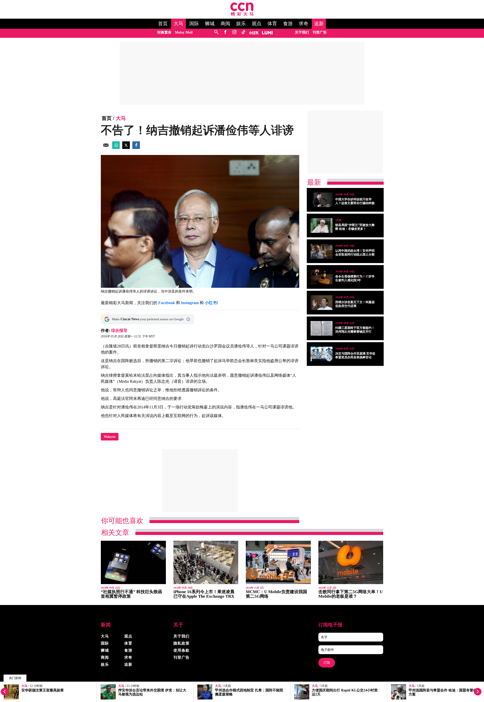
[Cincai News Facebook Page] (225, 32)
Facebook (166, 303)
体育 (272, 23)
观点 (256, 23)
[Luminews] (267, 32)
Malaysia (109, 436)
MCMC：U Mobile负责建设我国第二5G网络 (276, 594)
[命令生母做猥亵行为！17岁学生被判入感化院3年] (321, 277)
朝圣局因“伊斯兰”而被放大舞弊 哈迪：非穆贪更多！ (355, 227)
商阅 (225, 23)
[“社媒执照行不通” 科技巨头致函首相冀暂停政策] (133, 562)
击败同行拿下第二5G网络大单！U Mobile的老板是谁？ (350, 594)
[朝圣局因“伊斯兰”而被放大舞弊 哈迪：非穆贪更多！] (321, 225)
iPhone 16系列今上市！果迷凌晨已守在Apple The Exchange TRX (203, 594)
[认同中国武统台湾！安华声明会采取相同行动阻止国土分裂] (321, 251)
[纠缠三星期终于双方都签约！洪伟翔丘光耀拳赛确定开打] (321, 328)
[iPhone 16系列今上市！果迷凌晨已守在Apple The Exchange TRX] (205, 562)
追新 (319, 23)
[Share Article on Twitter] (126, 147)
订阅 (326, 662)
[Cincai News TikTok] (243, 32)
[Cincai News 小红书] (254, 32)
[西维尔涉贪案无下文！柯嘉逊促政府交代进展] (321, 302)
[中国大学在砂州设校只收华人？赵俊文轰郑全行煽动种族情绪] (321, 200)
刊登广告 (320, 32)
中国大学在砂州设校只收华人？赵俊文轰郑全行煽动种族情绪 (355, 203)
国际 (194, 23)
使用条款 (181, 650)
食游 (288, 23)
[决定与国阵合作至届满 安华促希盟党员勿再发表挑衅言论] (321, 354)
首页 (163, 23)
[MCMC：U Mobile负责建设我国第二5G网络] (278, 562)
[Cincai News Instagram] (234, 32)
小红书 (211, 303)
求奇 (303, 23)
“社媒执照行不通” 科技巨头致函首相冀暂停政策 (131, 594)
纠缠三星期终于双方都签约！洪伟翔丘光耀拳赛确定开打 (355, 329)
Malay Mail (184, 32)
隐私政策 (181, 643)
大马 (178, 23)
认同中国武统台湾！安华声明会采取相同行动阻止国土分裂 (355, 252)
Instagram (190, 303)
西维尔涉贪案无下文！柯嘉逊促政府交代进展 (355, 304)
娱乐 (241, 23)
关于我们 (302, 32)
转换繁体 (164, 32)
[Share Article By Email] (106, 147)
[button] (188, 319)
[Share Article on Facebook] (136, 147)
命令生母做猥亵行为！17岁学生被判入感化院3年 (355, 278)
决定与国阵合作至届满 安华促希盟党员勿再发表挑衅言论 (355, 355)
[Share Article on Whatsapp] (116, 147)
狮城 (210, 23)
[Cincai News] (241, 14)
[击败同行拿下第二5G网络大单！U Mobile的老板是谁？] (350, 562)
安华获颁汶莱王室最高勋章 (42, 690)
